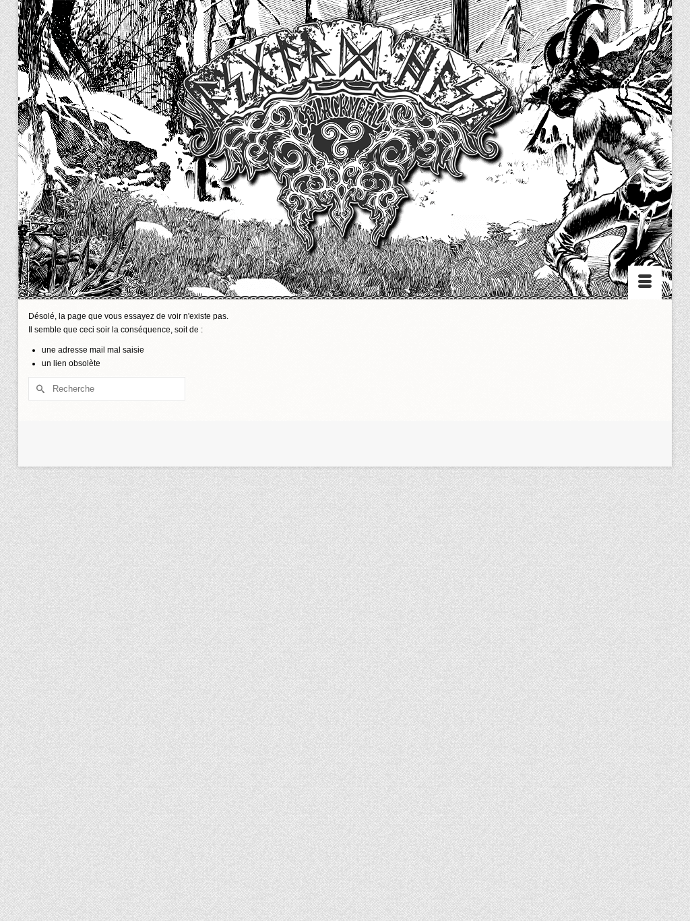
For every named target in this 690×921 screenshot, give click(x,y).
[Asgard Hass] (345, 142)
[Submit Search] (38, 388)
